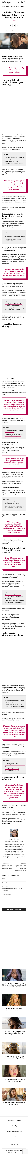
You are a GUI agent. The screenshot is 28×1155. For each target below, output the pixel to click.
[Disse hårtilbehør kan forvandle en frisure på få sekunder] (14, 1071)
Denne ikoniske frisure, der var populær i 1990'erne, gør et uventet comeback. (14, 596)
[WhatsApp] (17, 25)
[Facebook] (18, 2)
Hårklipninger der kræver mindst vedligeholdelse (14, 1103)
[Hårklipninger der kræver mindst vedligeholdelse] (14, 1094)
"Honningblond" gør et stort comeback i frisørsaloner (14, 1009)
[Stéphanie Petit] (14, 833)
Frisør (13, 20)
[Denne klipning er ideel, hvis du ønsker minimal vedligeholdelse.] (14, 1048)
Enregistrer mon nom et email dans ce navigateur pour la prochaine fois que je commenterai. (12, 888)
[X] (14, 25)
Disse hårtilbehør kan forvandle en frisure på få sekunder (14, 1080)
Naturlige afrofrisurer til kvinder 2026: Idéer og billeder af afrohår (7, 867)
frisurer (3, 474)
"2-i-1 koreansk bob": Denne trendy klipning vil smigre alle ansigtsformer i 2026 (15, 764)
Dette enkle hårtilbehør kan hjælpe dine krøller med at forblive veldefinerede (14, 1033)
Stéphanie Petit (9, 30)
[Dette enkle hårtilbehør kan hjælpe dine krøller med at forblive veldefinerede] (14, 1023)
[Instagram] (22, 2)
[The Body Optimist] (7, 2)
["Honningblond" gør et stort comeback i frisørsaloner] (14, 1000)
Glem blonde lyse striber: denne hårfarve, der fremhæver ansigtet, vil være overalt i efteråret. (14, 985)
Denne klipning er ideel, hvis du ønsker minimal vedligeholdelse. (14, 1057)
